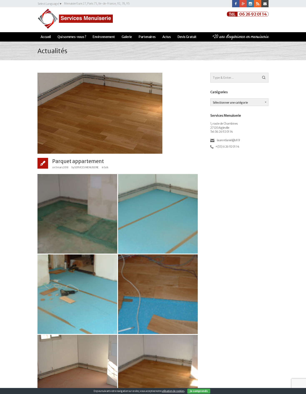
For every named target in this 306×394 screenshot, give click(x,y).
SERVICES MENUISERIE (86, 167)
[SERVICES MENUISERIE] (75, 18)
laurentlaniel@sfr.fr (228, 140)
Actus (166, 37)
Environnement (104, 37)
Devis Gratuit (187, 37)
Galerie (127, 37)
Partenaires (147, 37)
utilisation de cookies (173, 391)
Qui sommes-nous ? (71, 37)
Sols (106, 167)
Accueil (46, 37)
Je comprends (199, 391)
